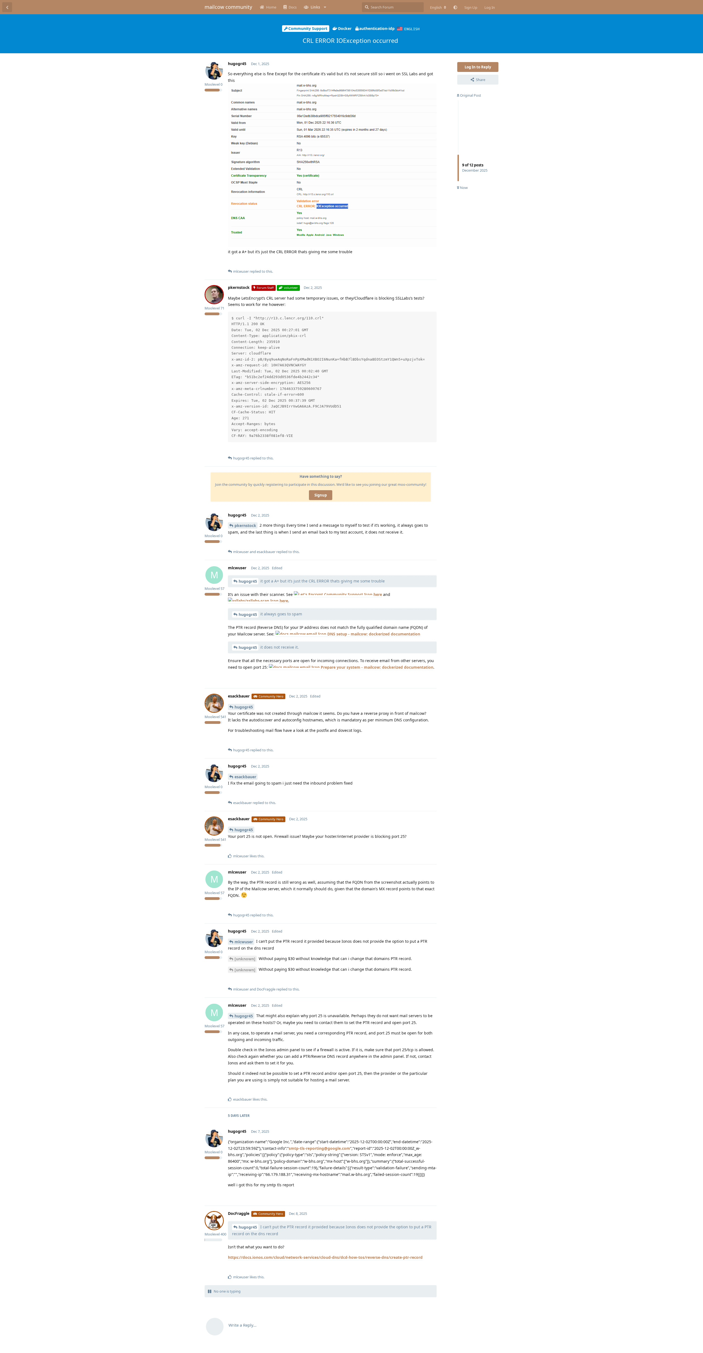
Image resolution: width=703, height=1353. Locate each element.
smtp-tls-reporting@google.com (319, 1148)
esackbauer (245, 776)
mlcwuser (244, 941)
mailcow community (228, 7)
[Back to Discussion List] (7, 7)
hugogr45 (248, 581)
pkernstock (245, 525)
